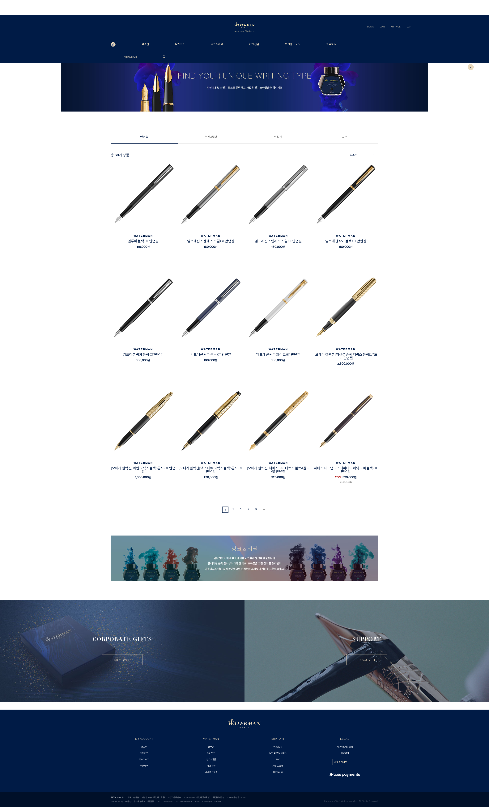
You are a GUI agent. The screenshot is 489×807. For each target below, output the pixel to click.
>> (263, 509)
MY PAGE (396, 26)
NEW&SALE (130, 56)
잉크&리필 (211, 759)
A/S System (278, 766)
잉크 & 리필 (217, 44)
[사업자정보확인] (203, 797)
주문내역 (144, 766)
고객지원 (331, 44)
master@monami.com (211, 801)
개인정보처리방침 (345, 747)
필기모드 (180, 44)
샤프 (345, 137)
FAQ (278, 759)
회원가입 (144, 753)
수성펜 (278, 137)
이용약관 (345, 753)
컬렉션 (145, 44)
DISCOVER (122, 660)
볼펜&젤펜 (211, 137)
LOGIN (370, 26)
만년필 (144, 137)
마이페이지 (144, 759)
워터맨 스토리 (292, 44)
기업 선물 (254, 44)
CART (410, 26)
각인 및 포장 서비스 (278, 753)
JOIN (382, 26)
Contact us (278, 772)
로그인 (144, 747)
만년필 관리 (278, 747)
